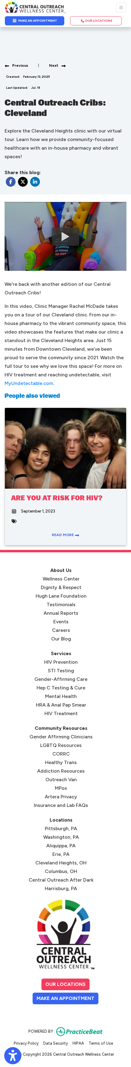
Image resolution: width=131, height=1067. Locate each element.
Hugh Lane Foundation (61, 596)
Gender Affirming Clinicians (61, 737)
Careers (61, 630)
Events (61, 622)
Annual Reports (61, 613)
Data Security (55, 1043)
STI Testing (61, 670)
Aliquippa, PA (61, 846)
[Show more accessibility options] (12, 1056)
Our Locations (65, 984)
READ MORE (63, 535)
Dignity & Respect (61, 587)
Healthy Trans (61, 762)
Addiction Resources (61, 771)
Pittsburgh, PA (61, 828)
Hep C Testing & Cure (61, 688)
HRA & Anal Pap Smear (61, 705)
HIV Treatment (61, 713)
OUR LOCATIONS (98, 21)
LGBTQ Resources (61, 745)
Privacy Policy (26, 1043)
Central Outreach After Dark (61, 880)
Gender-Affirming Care (60, 679)
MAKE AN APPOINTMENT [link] (37, 21)
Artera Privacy (61, 797)
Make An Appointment (67, 998)
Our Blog (61, 639)
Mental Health (61, 696)
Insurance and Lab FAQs (61, 805)
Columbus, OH (61, 871)
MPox (61, 788)
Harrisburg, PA (61, 888)
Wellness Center (61, 579)
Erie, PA (60, 854)
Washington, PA (61, 837)
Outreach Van (61, 779)
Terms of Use (101, 1043)
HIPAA (78, 1043)
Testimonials (61, 604)
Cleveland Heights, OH (61, 863)
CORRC (61, 754)
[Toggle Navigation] (121, 7)
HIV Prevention (61, 662)
